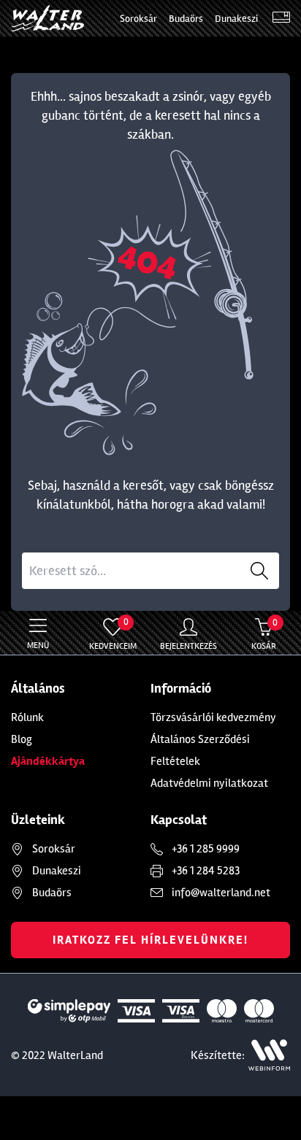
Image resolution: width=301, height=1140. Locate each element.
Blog (21, 739)
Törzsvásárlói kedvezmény (213, 717)
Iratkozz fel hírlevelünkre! (150, 940)
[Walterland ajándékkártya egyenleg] (281, 19)
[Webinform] (269, 1055)
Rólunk (27, 717)
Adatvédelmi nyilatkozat (209, 783)
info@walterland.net (221, 892)
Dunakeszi (236, 18)
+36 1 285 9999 (206, 848)
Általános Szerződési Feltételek (200, 750)
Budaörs (186, 18)
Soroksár (138, 18)
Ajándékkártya (48, 761)
